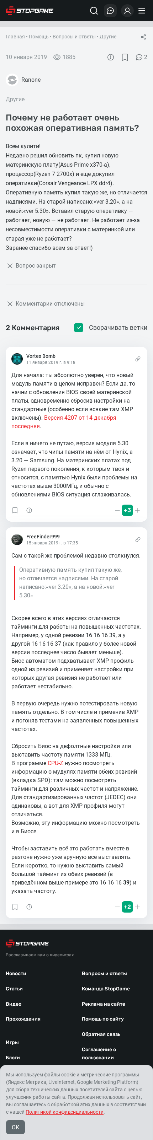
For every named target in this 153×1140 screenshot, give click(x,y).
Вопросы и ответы (74, 36)
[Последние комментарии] (110, 10)
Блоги (13, 1058)
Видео (13, 1004)
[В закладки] (125, 57)
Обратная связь (101, 1034)
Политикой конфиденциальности (65, 1112)
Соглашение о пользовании (99, 1054)
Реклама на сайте (103, 1004)
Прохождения (23, 1019)
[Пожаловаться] (110, 57)
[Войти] (127, 10)
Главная (15, 36)
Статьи (14, 989)
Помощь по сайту (103, 1019)
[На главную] (29, 10)
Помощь (39, 36)
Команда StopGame (106, 989)
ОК (15, 1127)
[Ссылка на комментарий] (138, 358)
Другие (108, 36)
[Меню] (142, 10)
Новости (16, 973)
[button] (15, 510)
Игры (12, 1042)
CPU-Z (55, 763)
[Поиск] (94, 10)
